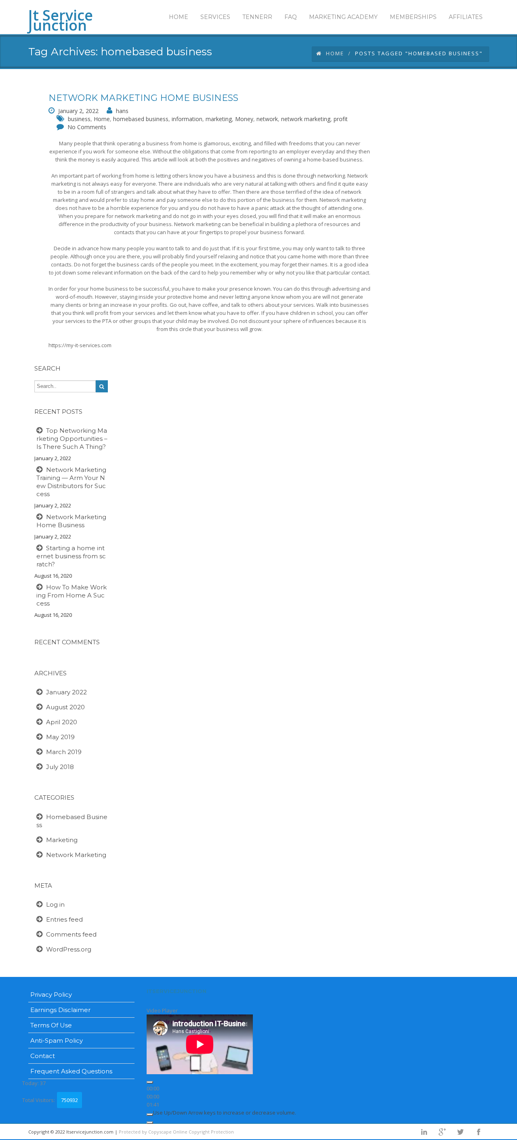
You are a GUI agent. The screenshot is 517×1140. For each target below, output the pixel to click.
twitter (460, 1132)
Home (335, 53)
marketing (219, 119)
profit (341, 119)
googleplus (442, 1132)
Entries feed (64, 919)
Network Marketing (76, 855)
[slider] (224, 1112)
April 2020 (61, 722)
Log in (55, 904)
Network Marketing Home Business (143, 97)
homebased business (140, 119)
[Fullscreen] (150, 1122)
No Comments (86, 127)
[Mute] (150, 1114)
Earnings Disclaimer (60, 1010)
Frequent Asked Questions (71, 1071)
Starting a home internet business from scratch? (71, 556)
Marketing (62, 840)
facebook (479, 1132)
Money (244, 119)
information (187, 119)
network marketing (305, 119)
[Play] (150, 1082)
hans (122, 111)
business (79, 119)
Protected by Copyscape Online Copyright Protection (176, 1132)
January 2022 (66, 692)
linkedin (424, 1132)
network (267, 119)
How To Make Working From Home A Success (71, 595)
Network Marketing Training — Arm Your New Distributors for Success (71, 482)
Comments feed (71, 934)
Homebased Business (71, 821)
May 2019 (60, 737)
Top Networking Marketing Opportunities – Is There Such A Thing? (71, 439)
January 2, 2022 (78, 111)
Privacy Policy (51, 994)
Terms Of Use (51, 1025)
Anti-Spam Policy (56, 1040)
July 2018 (60, 767)
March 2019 (64, 752)
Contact (42, 1056)
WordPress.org (68, 949)
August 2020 (65, 707)
